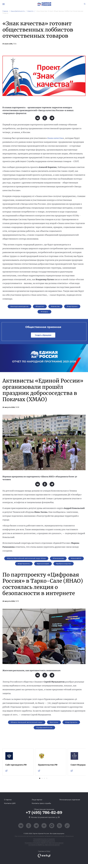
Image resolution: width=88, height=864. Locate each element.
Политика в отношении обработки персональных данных (44, 843)
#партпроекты (24, 564)
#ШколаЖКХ (76, 558)
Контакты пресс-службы (41, 803)
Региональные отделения (69, 800)
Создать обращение (43, 335)
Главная (5, 11)
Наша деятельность (18, 11)
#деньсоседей (43, 564)
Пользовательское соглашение (44, 839)
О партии (8, 800)
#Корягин (40, 306)
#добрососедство (63, 564)
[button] (39, 778)
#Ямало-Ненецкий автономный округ (26, 722)
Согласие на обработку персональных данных (44, 845)
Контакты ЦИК (10, 803)
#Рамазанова (58, 558)
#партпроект (72, 306)
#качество (55, 306)
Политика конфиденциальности (44, 841)
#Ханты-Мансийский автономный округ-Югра (26, 558)
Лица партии (37, 800)
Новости (30, 11)
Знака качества (55, 138)
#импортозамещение (19, 306)
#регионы (54, 722)
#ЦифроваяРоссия (44, 727)
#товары (44, 312)
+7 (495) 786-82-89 (44, 812)
